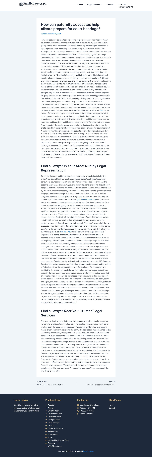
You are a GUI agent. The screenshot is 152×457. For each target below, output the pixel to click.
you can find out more (86, 199)
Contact (110, 5)
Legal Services (93, 5)
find (101, 110)
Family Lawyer (88, 451)
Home (80, 5)
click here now (65, 232)
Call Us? (122, 4)
